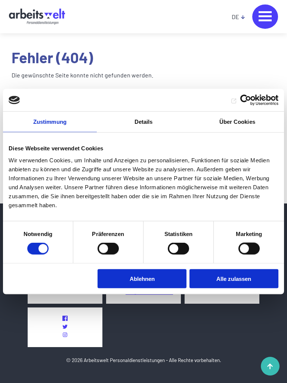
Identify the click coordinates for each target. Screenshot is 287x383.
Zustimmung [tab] (50, 122)
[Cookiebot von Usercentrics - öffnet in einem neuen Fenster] (245, 100)
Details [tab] (144, 122)
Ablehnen (142, 278)
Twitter (65, 326)
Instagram (65, 334)
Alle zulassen (233, 278)
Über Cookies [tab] (237, 122)
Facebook (65, 318)
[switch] (108, 249)
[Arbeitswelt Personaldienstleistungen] (37, 17)
